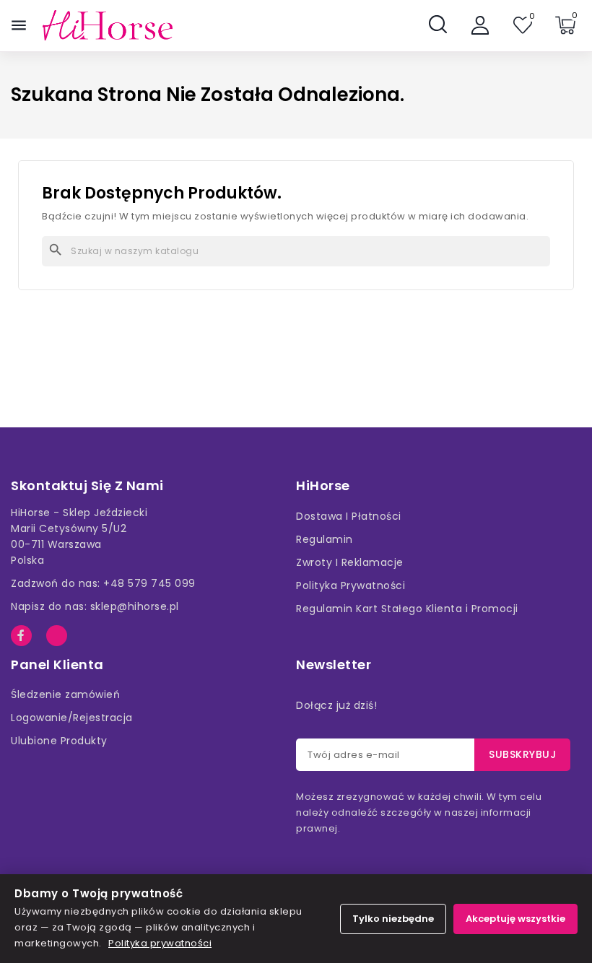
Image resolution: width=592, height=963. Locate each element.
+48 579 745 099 (149, 583)
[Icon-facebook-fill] (21, 635)
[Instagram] (56, 635)
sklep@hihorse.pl (134, 606)
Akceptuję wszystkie (515, 918)
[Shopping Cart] (565, 25)
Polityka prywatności (160, 943)
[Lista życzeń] (523, 25)
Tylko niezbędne (393, 918)
